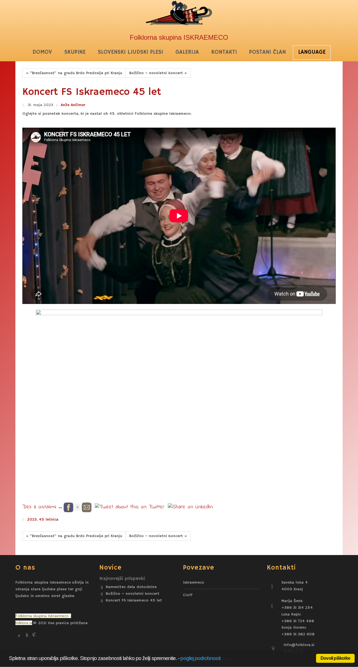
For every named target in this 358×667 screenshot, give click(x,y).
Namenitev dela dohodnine (131, 586)
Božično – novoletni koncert (132, 593)
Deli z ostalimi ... (42, 507)
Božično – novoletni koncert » (158, 73)
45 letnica (48, 519)
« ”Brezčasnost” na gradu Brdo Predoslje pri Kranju (74, 73)
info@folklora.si (299, 644)
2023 (32, 519)
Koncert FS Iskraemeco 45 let (134, 600)
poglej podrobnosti (200, 658)
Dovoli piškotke (335, 658)
